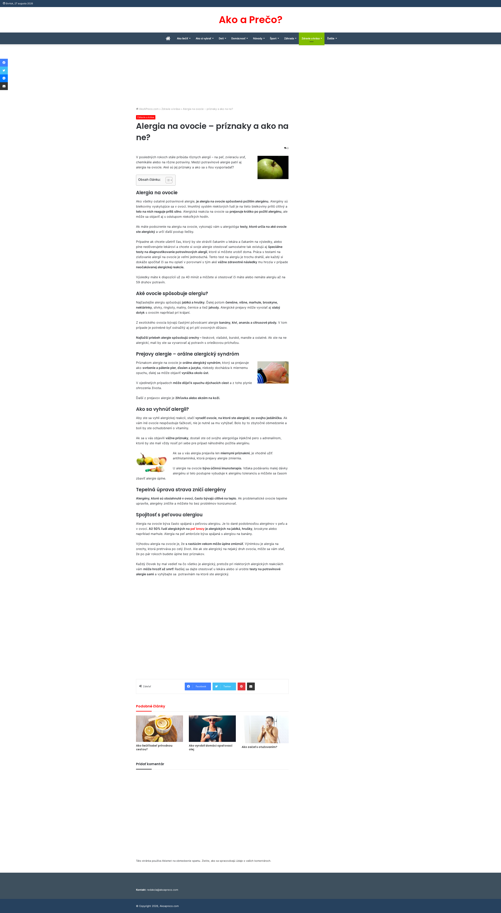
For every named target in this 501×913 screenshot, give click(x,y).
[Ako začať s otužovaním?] (265, 729)
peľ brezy (197, 529)
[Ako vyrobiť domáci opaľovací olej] (212, 728)
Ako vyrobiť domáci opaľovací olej (210, 747)
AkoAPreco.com (148, 108)
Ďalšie (330, 38)
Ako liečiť (182, 38)
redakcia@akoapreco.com (162, 889)
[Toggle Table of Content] (167, 180)
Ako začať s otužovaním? (259, 747)
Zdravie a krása (311, 38)
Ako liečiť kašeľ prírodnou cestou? (154, 747)
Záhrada (289, 38)
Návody (257, 38)
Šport (273, 38)
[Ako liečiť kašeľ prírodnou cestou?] (159, 728)
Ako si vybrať (203, 38)
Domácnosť (238, 38)
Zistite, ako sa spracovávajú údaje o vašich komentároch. (236, 860)
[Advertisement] (250, 77)
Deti (221, 38)
